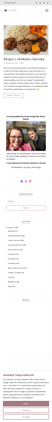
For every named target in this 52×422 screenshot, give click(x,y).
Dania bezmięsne (15, 245)
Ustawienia (26, 410)
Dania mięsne (13, 249)
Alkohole (11, 231)
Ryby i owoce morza (16, 268)
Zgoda (26, 404)
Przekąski (12, 259)
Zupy (10, 286)
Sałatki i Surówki (14, 272)
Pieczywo (11, 254)
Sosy (10, 277)
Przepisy (9, 227)
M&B (21, 63)
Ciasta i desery (14, 240)
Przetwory (12, 263)
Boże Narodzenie (15, 236)
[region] (26, 396)
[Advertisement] (26, 331)
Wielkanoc (12, 282)
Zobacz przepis (14, 95)
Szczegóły (26, 417)
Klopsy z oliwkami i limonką (24, 59)
